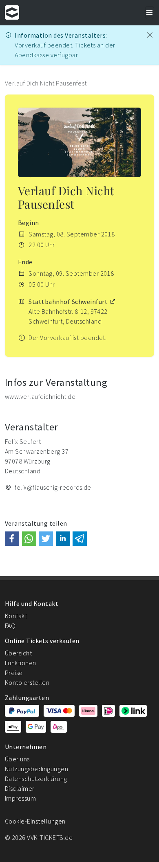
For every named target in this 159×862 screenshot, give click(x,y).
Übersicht (18, 653)
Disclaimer (20, 788)
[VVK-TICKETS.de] (12, 12)
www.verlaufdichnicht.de (40, 396)
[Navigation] (149, 12)
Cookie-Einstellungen (35, 821)
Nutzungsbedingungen (36, 769)
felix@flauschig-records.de (53, 487)
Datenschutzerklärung (36, 778)
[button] (12, 538)
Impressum (20, 798)
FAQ (10, 625)
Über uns (17, 759)
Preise (14, 672)
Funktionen (20, 663)
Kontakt (16, 616)
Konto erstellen (27, 682)
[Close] (150, 35)
